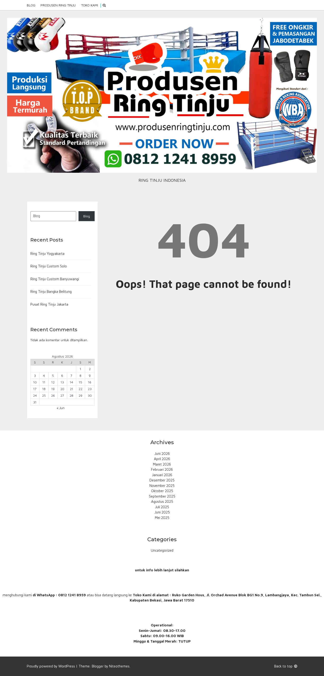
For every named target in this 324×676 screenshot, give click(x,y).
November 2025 (162, 486)
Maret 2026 (162, 464)
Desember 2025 (162, 480)
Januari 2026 (162, 475)
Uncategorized (162, 550)
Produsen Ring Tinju (58, 5)
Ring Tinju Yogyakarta (47, 254)
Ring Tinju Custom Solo (48, 266)
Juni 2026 (162, 454)
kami (28, 595)
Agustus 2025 (162, 501)
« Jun (61, 408)
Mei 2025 (162, 518)
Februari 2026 (162, 469)
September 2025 (162, 496)
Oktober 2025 (162, 491)
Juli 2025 (162, 507)
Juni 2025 (162, 512)
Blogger (98, 666)
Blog (31, 5)
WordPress (66, 666)
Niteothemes (119, 666)
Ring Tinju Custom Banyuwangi (54, 279)
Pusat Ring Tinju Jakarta (49, 304)
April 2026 (162, 459)
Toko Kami (89, 5)
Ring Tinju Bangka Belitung (51, 291)
